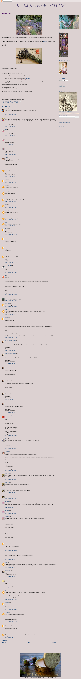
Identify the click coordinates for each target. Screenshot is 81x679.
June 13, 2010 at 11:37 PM (11, 528)
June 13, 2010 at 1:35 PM (11, 448)
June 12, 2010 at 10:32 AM (11, 314)
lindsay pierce (7, 303)
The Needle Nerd (8, 265)
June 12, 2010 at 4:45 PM (11, 363)
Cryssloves (7, 590)
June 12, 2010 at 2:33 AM (11, 272)
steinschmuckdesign (8, 415)
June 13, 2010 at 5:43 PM (11, 507)
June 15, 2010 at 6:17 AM (11, 621)
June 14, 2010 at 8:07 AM (11, 550)
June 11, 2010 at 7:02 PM (11, 176)
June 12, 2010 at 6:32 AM (11, 306)
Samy (6, 168)
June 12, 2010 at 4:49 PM (11, 399)
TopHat (6, 147)
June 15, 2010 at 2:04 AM (11, 587)
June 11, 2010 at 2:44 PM (11, 126)
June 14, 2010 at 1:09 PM (11, 567)
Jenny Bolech (7, 473)
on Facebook (27, 78)
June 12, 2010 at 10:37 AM (11, 321)
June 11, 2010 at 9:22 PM (11, 225)
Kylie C (6, 228)
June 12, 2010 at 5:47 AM (11, 300)
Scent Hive (45, 41)
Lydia (6, 562)
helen (6, 108)
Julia (6, 117)
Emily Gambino (8, 570)
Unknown (6, 237)
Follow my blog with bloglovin (64, 122)
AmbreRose (7, 501)
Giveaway (7, 102)
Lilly (6, 157)
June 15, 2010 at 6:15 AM (11, 599)
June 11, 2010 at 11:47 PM (11, 243)
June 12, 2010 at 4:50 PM (11, 412)
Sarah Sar (6, 579)
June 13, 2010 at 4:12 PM (11, 485)
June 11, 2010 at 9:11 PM (11, 219)
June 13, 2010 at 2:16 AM (11, 435)
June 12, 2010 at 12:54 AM (11, 262)
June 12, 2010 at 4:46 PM (11, 376)
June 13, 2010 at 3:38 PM (11, 470)
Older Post (54, 642)
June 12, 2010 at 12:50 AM (11, 252)
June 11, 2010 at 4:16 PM (11, 154)
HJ (5, 275)
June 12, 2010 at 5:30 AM (11, 294)
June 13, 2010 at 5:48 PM (11, 513)
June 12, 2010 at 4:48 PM (11, 389)
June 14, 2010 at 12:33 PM (11, 559)
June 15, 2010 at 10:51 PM (11, 637)
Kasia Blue (7, 451)
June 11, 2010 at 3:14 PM (11, 144)
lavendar (11, 102)
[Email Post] (20, 101)
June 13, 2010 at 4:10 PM (11, 479)
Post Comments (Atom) (11, 644)
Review (15, 102)
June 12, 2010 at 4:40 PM (11, 350)
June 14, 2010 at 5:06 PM (11, 576)
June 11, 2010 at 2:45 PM (11, 135)
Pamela (6, 438)
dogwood (6, 297)
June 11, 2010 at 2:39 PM (11, 114)
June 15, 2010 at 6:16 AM (11, 609)
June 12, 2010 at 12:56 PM (11, 337)
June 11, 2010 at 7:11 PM (11, 182)
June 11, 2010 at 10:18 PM (11, 234)
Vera (18, 102)
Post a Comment (5, 640)
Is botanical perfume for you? (65, 14)
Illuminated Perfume (8, 633)
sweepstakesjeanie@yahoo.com (10, 340)
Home (29, 642)
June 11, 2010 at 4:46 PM (11, 166)
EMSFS (6, 309)
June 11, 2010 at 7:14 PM (11, 195)
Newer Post (4, 642)
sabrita (6, 216)
